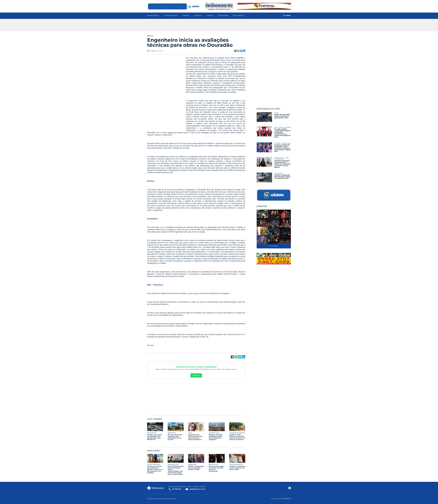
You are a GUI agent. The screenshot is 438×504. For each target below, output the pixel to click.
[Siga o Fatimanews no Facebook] (290, 488)
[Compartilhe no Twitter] (241, 51)
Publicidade (223, 15)
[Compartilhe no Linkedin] (244, 51)
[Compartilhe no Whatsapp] (238, 51)
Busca (288, 15)
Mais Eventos (273, 246)
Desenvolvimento (276, 498)
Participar (196, 375)
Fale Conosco (238, 15)
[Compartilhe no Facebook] (235, 51)
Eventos (210, 15)
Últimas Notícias (170, 15)
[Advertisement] (164, 91)
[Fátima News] (219, 5)
